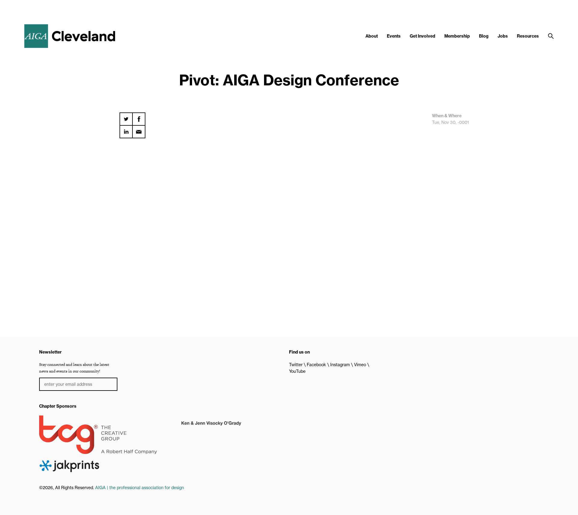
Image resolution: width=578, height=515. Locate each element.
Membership (457, 36)
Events (394, 36)
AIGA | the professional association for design (139, 487)
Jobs (503, 36)
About (371, 36)
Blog (484, 36)
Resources (528, 36)
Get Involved (422, 36)
